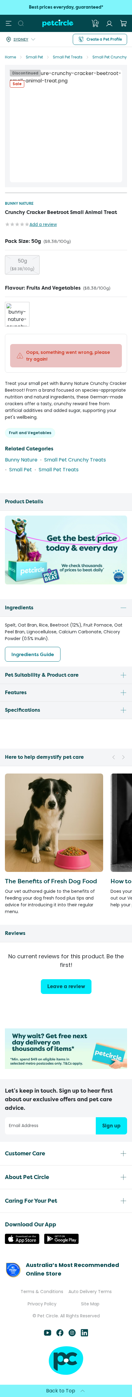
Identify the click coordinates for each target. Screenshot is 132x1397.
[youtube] (47, 1334)
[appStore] (22, 1242)
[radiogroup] (66, 265)
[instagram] (72, 1334)
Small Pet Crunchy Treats (75, 459)
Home (10, 57)
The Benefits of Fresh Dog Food (51, 881)
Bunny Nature (19, 203)
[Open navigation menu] (8, 23)
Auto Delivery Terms (90, 1291)
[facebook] (60, 1334)
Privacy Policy (42, 1304)
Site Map (90, 1304)
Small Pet (34, 57)
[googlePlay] (61, 1242)
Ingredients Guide (32, 654)
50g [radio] (22, 264)
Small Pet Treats (68, 57)
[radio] (17, 314)
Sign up (111, 1125)
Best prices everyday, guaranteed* (66, 7)
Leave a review (66, 986)
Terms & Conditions (42, 1291)
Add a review (43, 224)
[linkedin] (84, 1334)
